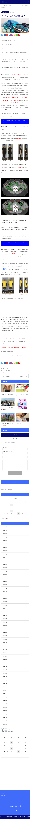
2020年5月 (5, 673)
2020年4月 (5, 676)
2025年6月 (5, 574)
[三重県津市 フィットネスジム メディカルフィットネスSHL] (8, 2)
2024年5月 (5, 601)
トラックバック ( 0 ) (15, 438)
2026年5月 (5, 537)
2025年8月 (5, 567)
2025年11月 (5, 557)
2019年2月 (5, 720)
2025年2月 (5, 588)
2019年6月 (5, 707)
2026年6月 (5, 533)
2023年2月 (5, 639)
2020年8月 (5, 663)
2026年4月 (5, 540)
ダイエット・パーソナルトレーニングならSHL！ (12, 355)
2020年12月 (5, 652)
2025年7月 (5, 571)
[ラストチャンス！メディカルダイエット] (22, 388)
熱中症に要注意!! (4, 489)
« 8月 (4, 518)
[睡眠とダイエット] (22, 403)
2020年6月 (5, 669)
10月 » (6, 518)
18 (11, 510)
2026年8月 (5, 526)
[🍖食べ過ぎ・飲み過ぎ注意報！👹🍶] (8, 402)
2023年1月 (5, 642)
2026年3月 (5, 543)
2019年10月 (5, 693)
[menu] (28, 2)
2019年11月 (5, 690)
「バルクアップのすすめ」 (7, 394)
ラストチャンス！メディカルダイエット (22, 395)
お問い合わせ (3, 795)
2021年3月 (5, 649)
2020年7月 (5, 666)
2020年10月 (5, 656)
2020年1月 (5, 683)
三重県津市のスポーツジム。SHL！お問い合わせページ (13, 347)
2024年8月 (5, 598)
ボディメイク (5, 12)
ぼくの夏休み (18, 423)
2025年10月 (5, 560)
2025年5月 (5, 577)
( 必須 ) (5, 447)
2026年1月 (5, 550)
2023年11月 (5, 608)
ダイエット (5, 370)
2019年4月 (5, 714)
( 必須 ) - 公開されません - (9, 451)
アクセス (3, 793)
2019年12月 (5, 686)
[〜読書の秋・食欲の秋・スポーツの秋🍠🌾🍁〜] (8, 417)
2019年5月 (5, 710)
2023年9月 (5, 615)
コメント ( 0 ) (15, 434)
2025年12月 (5, 554)
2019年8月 (5, 700)
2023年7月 (5, 622)
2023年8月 (5, 618)
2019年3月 (5, 717)
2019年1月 (5, 724)
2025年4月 (5, 581)
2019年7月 (5, 703)
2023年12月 (5, 605)
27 (18, 513)
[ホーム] (1, 5)
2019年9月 (5, 697)
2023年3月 (5, 635)
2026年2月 (5, 547)
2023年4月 (5, 632)
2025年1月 (5, 591)
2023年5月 (5, 629)
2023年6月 (5, 625)
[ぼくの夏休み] (22, 417)
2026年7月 (5, 530)
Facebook (14, 811)
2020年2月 (5, 680)
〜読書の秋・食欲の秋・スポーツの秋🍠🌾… (7, 424)
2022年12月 (5, 646)
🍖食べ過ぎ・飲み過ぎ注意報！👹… (7, 408)
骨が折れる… (3, 485)
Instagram (16, 811)
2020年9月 (5, 659)
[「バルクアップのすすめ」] (8, 388)
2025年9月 (5, 564)
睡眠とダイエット (19, 411)
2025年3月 (5, 584)
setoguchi (7, 368)
